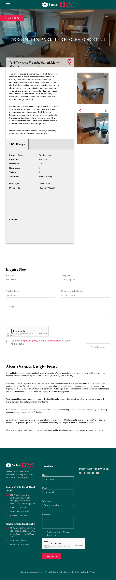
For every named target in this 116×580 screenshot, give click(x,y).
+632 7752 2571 (19, 515)
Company (65, 275)
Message (10, 307)
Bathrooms (14, 168)
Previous (80, 111)
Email (45, 488)
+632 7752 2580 (19, 507)
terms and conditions (51, 340)
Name (45, 475)
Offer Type (14, 183)
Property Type (16, 155)
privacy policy (31, 340)
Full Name (10, 275)
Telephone (47, 501)
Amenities (14, 176)
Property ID (14, 188)
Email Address (12, 291)
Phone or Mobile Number (72, 291)
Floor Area (14, 159)
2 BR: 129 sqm (17, 144)
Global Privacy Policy (54, 572)
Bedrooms (14, 164)
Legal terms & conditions (32, 572)
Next (106, 111)
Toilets (12, 172)
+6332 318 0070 (19, 541)
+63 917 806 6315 (21, 511)
